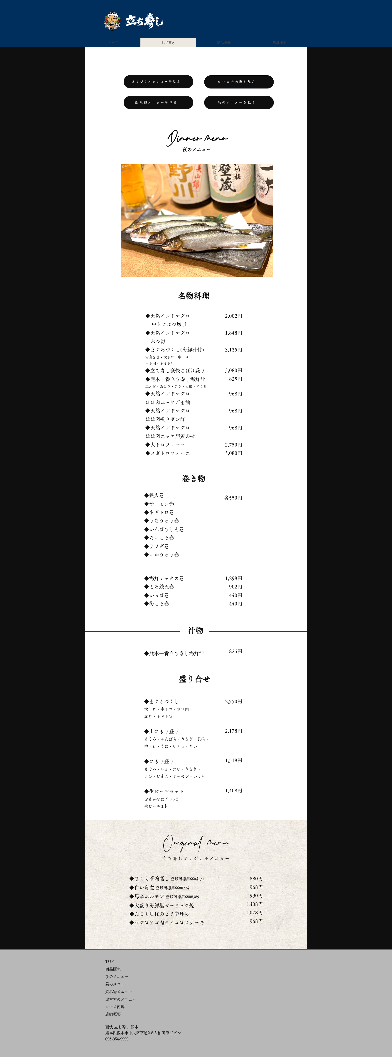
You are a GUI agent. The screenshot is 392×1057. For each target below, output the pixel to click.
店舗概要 (113, 1014)
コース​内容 (115, 1007)
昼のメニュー (116, 984)
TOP (109, 961)
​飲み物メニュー (118, 992)
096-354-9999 (116, 1039)
